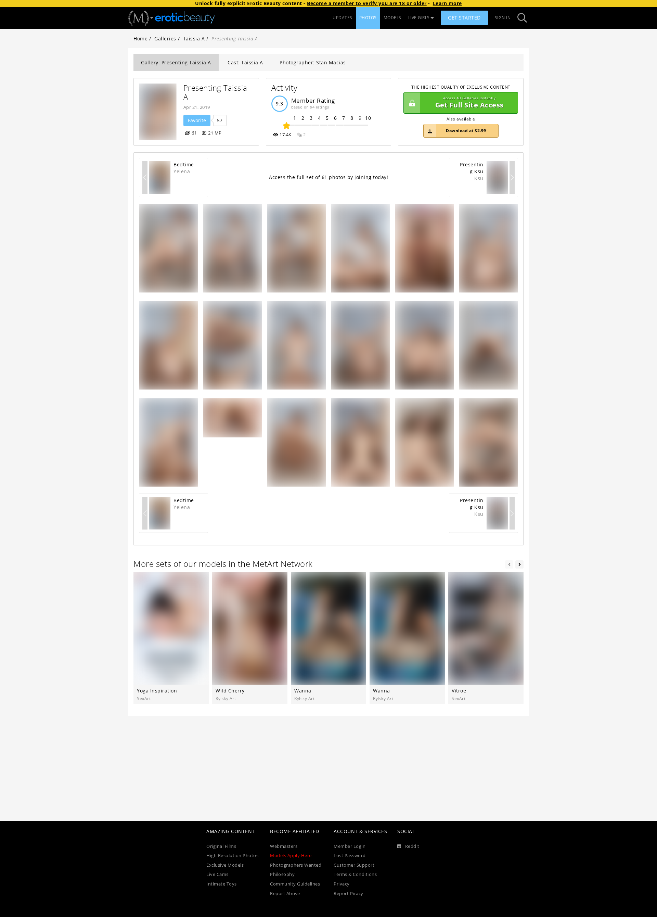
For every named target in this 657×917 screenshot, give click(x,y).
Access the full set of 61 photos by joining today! (328, 177)
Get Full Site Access (469, 103)
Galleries (165, 38)
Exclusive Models (225, 865)
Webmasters (283, 846)
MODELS (392, 18)
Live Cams (217, 874)
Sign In (503, 18)
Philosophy (282, 874)
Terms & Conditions (355, 874)
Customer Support (354, 865)
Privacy (342, 884)
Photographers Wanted (295, 865)
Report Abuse (285, 893)
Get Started (464, 17)
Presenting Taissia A (216, 92)
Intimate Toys (221, 884)
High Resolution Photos (232, 855)
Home (140, 38)
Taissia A (194, 38)
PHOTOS (368, 18)
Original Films (221, 846)
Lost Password (350, 855)
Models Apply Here (291, 855)
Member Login (349, 846)
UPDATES (342, 18)
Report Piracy (348, 893)
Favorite (197, 120)
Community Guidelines (295, 884)
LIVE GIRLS (419, 18)
